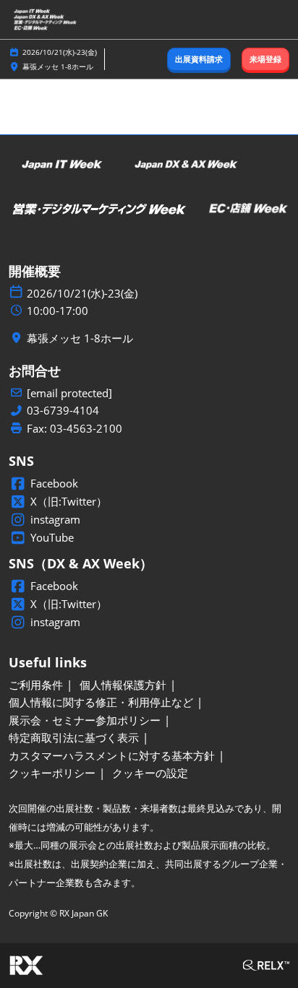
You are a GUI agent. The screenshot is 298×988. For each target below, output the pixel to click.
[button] (199, 60)
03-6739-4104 (63, 410)
